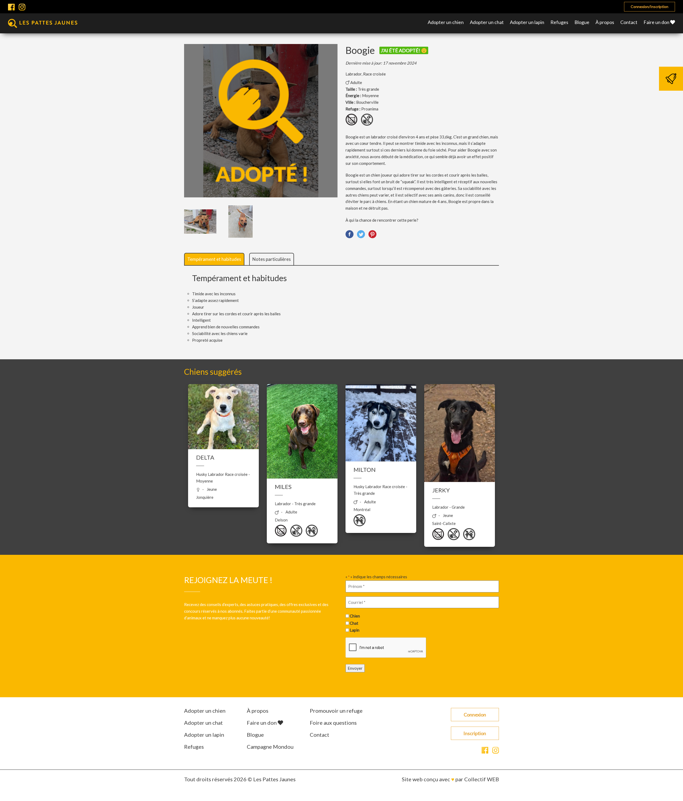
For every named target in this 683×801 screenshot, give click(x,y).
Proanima (369, 108)
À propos (604, 22)
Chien (355, 615)
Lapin (354, 630)
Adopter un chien (446, 22)
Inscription (474, 733)
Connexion (475, 715)
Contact (628, 22)
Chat (354, 622)
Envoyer (355, 668)
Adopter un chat (487, 22)
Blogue (581, 22)
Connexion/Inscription (649, 6)
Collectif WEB (481, 779)
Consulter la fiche (223, 448)
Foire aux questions (333, 722)
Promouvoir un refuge (336, 710)
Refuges (559, 22)
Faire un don (657, 22)
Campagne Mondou (270, 746)
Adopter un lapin (527, 22)
